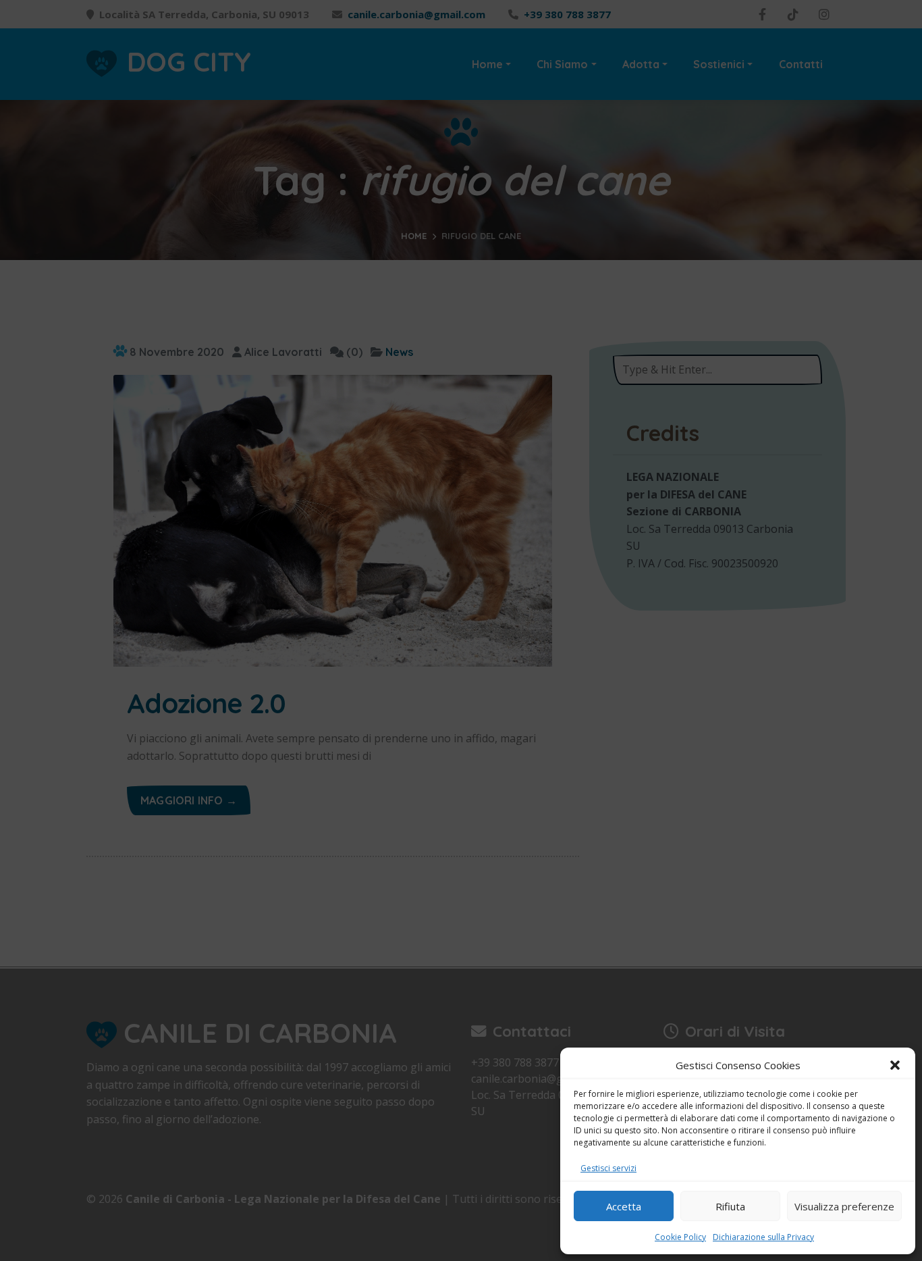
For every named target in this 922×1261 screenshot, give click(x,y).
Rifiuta (730, 1206)
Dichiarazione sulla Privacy (763, 1237)
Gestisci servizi (608, 1168)
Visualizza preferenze (844, 1206)
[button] (895, 1065)
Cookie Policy (680, 1237)
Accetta (623, 1206)
